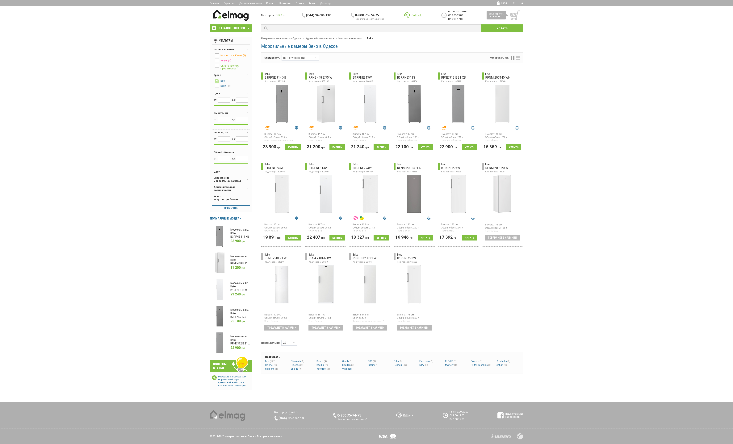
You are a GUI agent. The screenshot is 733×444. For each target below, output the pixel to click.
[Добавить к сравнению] (296, 127)
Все (270, 361)
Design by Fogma (520, 436)
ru (514, 3)
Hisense (297, 365)
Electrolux (426, 361)
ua (521, 3)
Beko (225, 85)
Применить (231, 208)
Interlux (322, 365)
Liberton (348, 365)
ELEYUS (450, 361)
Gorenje (476, 361)
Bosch (321, 361)
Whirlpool (348, 369)
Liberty (373, 365)
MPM (423, 365)
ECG (372, 361)
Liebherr (400, 365)
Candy (347, 361)
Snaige (296, 369)
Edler (398, 361)
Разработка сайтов (501, 436)
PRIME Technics (481, 365)
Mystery (451, 365)
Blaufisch (297, 361)
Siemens (271, 369)
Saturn (501, 365)
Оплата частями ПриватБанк (229, 67)
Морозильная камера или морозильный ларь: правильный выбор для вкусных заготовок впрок (232, 381)
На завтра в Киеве (233, 55)
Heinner (271, 365)
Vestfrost (323, 369)
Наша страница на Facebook (514, 415)
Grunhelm (503, 361)
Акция (225, 60)
